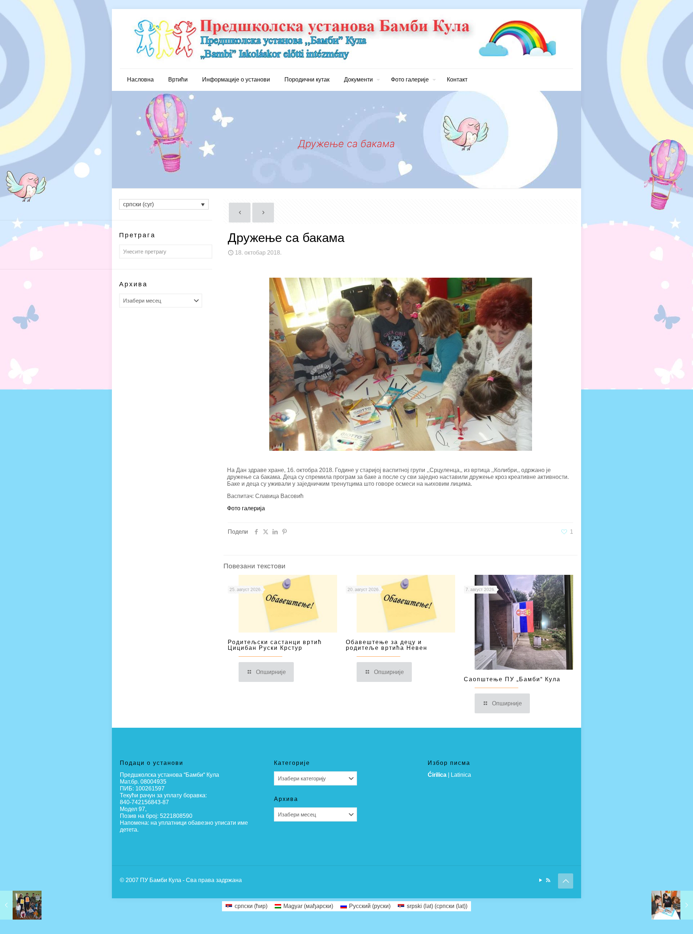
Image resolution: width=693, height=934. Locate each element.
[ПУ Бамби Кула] (346, 39)
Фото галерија (246, 508)
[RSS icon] (548, 880)
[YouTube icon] (540, 880)
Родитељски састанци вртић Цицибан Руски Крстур (275, 645)
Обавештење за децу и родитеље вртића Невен (386, 645)
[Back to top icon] (565, 881)
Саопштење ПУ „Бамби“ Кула (512, 679)
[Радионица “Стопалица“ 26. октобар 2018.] (672, 905)
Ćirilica (437, 775)
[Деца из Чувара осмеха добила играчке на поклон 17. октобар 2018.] (21, 905)
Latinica (461, 775)
